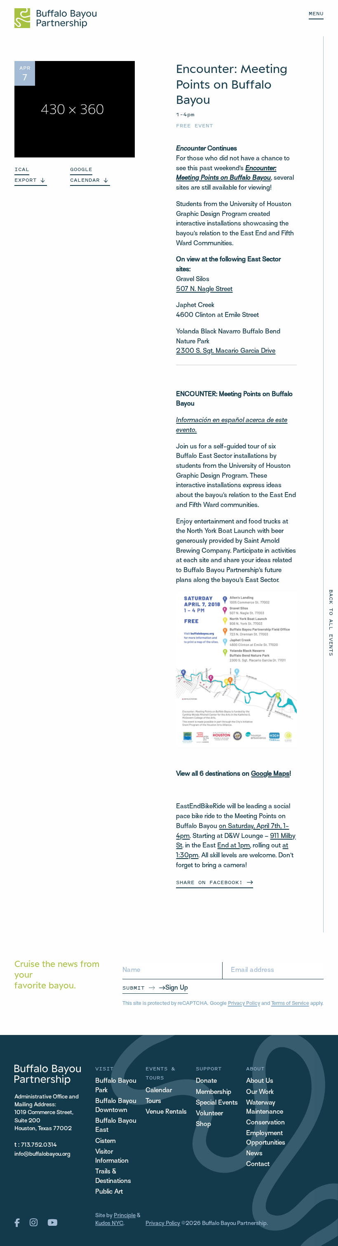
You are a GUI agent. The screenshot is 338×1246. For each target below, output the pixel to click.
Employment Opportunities (265, 1138)
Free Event (194, 125)
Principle (125, 1215)
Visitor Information (112, 1156)
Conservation (265, 1123)
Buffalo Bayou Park (115, 1085)
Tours (153, 1101)
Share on (209, 882)
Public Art (109, 1192)
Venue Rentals (166, 1112)
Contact (258, 1165)
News (254, 1154)
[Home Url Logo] (55, 18)
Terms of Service (290, 1003)
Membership (213, 1092)
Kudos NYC (109, 1223)
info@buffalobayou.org (42, 1154)
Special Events (217, 1103)
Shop (203, 1125)
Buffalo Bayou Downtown (115, 1106)
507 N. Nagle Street (204, 289)
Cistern (105, 1141)
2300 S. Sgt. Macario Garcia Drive (225, 351)
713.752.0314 (39, 1145)
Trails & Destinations (113, 1176)
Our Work (260, 1092)
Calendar (159, 1091)
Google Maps (270, 774)
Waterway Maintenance (264, 1107)
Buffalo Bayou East (115, 1125)
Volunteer (209, 1114)
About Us (259, 1081)
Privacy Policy (244, 1003)
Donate (206, 1081)
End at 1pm (233, 846)
